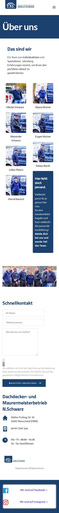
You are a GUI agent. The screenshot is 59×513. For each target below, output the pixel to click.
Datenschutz (37, 468)
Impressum (21, 468)
